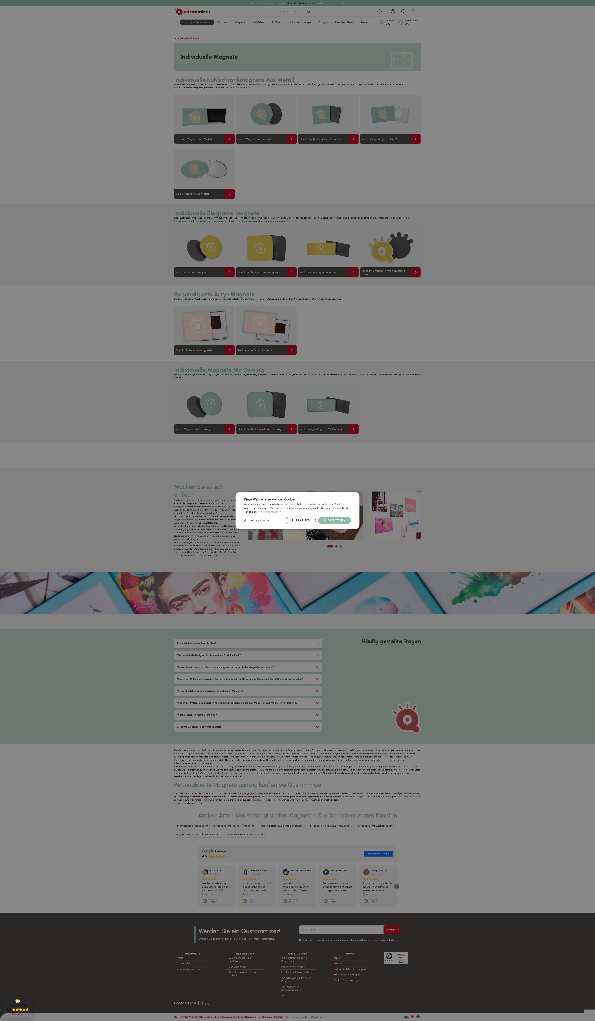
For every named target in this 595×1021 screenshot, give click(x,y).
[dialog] (297, 510)
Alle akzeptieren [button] (334, 520)
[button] (256, 520)
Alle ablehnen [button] (301, 520)
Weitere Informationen (269, 512)
